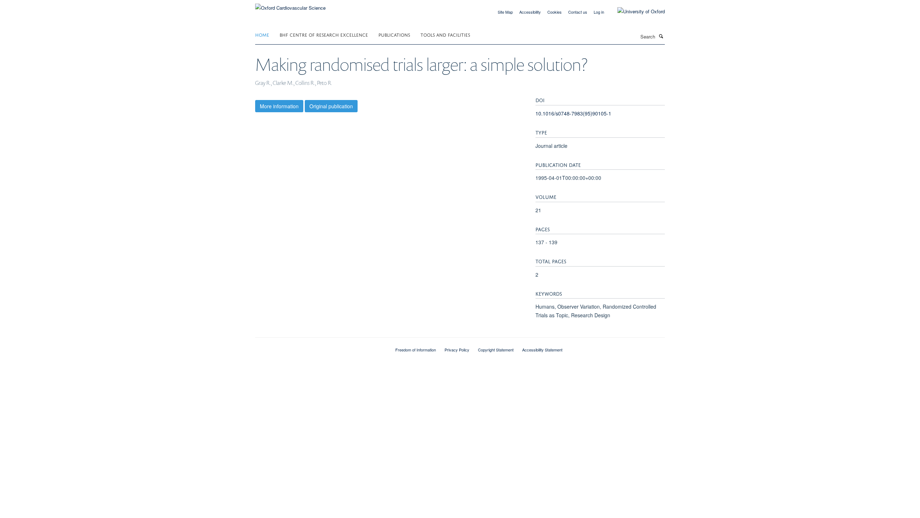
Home (262, 34)
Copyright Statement (496, 350)
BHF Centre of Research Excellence (324, 34)
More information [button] (279, 106)
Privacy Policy (457, 350)
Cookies (554, 12)
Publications (394, 34)
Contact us (577, 12)
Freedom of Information (415, 350)
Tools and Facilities (445, 34)
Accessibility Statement (542, 350)
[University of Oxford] (636, 11)
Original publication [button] (331, 106)
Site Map (505, 12)
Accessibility (530, 12)
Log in (599, 12)
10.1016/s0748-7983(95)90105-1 (573, 113)
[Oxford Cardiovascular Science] (290, 5)
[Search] (661, 36)
